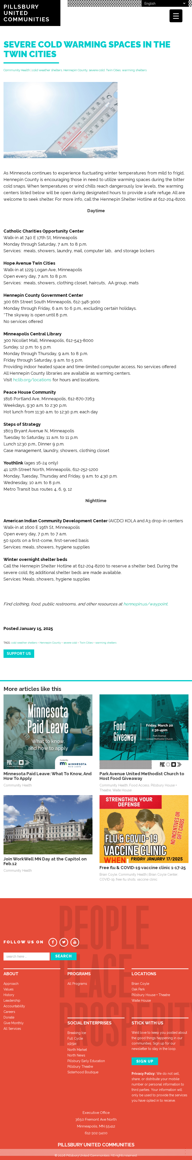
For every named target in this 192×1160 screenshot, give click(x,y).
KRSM (71, 1044)
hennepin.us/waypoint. (145, 603)
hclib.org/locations (32, 379)
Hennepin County (75, 70)
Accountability (14, 1006)
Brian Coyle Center (163, 874)
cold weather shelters (47, 70)
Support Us (19, 653)
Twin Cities (113, 70)
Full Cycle (75, 1038)
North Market (77, 1050)
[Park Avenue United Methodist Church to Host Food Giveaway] (144, 731)
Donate (9, 1017)
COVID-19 (107, 879)
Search (63, 956)
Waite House (122, 790)
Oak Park (138, 989)
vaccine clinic (147, 879)
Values (9, 989)
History (9, 995)
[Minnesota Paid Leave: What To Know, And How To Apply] (48, 731)
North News (76, 1055)
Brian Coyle (108, 874)
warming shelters (134, 70)
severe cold (97, 70)
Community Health (17, 70)
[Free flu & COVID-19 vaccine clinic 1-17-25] (144, 828)
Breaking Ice (76, 1033)
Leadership (12, 1000)
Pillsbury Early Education (86, 1061)
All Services (12, 1028)
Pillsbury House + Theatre (151, 995)
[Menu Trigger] (176, 15)
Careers (9, 1012)
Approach (11, 984)
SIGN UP (144, 1061)
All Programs (77, 984)
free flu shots (126, 879)
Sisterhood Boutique (82, 1072)
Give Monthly (14, 1023)
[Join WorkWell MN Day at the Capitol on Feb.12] (48, 824)
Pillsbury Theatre (80, 1066)
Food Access (139, 785)
